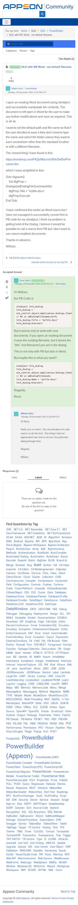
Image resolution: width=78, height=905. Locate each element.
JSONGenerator (15, 672)
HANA (10, 652)
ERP (31, 633)
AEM (40, 537)
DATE (33, 609)
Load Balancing (15, 680)
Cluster (36, 576)
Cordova (58, 584)
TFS (62, 827)
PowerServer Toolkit (28, 776)
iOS (40, 664)
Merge (62, 687)
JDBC (45, 668)
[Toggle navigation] (6, 22)
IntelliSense (52, 660)
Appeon (26, 898)
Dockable (20, 617)
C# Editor (23, 569)
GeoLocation (49, 648)
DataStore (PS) (35, 604)
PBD (54, 719)
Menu (53, 687)
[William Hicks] (8, 88)
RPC (9, 795)
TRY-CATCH (13, 839)
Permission (30, 727)
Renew (61, 783)
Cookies (47, 584)
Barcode (11, 560)
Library (31, 676)
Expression (62, 637)
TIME (20, 831)
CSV (33, 592)
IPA (46, 664)
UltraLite (63, 839)
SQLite (40, 816)
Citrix (46, 573)
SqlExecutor (27, 816)
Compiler (31, 580)
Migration (56, 691)
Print (32, 780)
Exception (39, 637)
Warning (58, 854)
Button (48, 565)
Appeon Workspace (35, 545)
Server (34, 799)
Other (68, 711)
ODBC (9, 707)
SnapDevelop (56, 803)
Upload (22, 846)
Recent (23, 51)
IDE (15, 656)
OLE (35, 707)
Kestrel (46, 672)
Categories (11, 51)
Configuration (21, 584)
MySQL (56, 699)
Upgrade (11, 846)
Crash (9, 588)
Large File (12, 676)
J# (8, 668)
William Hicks (17, 88)
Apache (29, 541)
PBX (61, 723)
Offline (28, 707)
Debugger (12, 613)
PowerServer (42, 771)
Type (39, 839)
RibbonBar (56, 788)
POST (53, 731)
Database (60, 592)
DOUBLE (62, 617)
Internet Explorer (27, 664)
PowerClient (13, 767)
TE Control (34, 827)
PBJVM (17, 723)
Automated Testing (17, 556)
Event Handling (15, 637)
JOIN (54, 668)
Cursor (42, 592)
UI (45, 839)
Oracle (45, 711)
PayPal (66, 715)
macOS (55, 683)
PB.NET (38, 719)
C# (55, 565)
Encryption (25, 629)
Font (29, 644)
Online (54, 707)
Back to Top (68, 891)
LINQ (51, 676)
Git (60, 648)
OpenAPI (21, 711)
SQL (24, 812)
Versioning (51, 850)
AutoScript (52, 556)
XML (51, 870)
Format (67, 644)
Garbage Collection (29, 648)
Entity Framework (16, 633)
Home (24, 30)
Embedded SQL (48, 625)
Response (22, 787)
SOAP (10, 807)
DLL (62, 613)
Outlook (11, 715)
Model (28, 695)
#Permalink (61, 284)
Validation (12, 850)
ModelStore (40, 695)
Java (14, 668)
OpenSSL (34, 711)
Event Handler (59, 633)
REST (32, 788)
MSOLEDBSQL (14, 699)
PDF (68, 723)
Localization (33, 680)
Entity (64, 629)
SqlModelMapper (55, 816)
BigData (42, 560)
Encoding (11, 629)
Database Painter (36, 596)
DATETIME (44, 609)
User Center (41, 846)
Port (46, 731)
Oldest (62, 477)
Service (44, 799)
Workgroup (63, 866)
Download (12, 621)
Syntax (23, 823)
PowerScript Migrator (18, 771)
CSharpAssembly (57, 588)
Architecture (23, 548)
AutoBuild (43, 552)
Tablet (63, 823)
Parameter (45, 715)
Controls (36, 584)
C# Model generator (42, 569)
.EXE (9, 529)
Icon (8, 656)
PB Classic (13, 719)
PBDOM (62, 719)
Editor (62, 621)
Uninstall (11, 842)
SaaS (39, 795)
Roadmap (62, 791)
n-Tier (65, 699)
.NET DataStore (36, 533)
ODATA (64, 703)
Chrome (36, 573)
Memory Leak (40, 687)
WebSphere (41, 862)
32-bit (10, 537)
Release (51, 783)
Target (23, 827)
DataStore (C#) (15, 604)
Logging (22, 683)
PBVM (53, 723)
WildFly (53, 862)
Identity (23, 656)
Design (54, 613)
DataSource (51, 600)
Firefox (10, 644)
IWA (69, 664)
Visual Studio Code (27, 854)
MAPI (65, 683)
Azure (64, 556)
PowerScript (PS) (33, 767)
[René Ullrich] (16, 280)
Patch (57, 715)
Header (27, 652)
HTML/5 (38, 652)
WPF (23, 870)
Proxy (54, 780)
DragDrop (31, 621)
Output (21, 715)
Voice (48, 854)
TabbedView (50, 823)
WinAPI (63, 862)
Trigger (67, 835)
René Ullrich (25, 281)
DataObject (36, 600)
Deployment (41, 613)
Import (47, 656)
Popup (38, 731)
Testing (46, 827)
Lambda (65, 672)
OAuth (55, 703)
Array (35, 548)
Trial (58, 835)
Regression (38, 783)
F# (31, 640)
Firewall (20, 644)
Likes (14, 477)
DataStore (66, 600)
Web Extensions (27, 858)
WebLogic (26, 862)
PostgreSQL (13, 738)
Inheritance (13, 660)
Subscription (47, 819)
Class (53, 573)
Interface (66, 660)
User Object (57, 846)
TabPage (11, 827)
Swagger (11, 823)
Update (61, 842)
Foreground (55, 644)
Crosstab (40, 588)
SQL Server (55, 812)
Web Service (45, 858)
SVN (58, 819)
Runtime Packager (24, 795)
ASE (43, 548)
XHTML (42, 870)
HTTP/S (49, 652)
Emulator (64, 625)
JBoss (37, 668)
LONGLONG (43, 683)
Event (46, 633)
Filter (65, 640)
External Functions (17, 640)
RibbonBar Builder (16, 791)
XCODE (32, 870)
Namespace (13, 703)
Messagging (30, 691)
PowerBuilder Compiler (19, 762)
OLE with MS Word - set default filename (41, 66)
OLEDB (44, 707)
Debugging (25, 613)
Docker (32, 617)
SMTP (28, 803)
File (44, 640)
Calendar (61, 569)
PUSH (17, 783)
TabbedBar (35, 823)
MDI (17, 687)
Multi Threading (33, 699)
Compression (46, 580)
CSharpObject (14, 592)
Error (38, 633)
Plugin (28, 731)
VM (41, 854)
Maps (9, 687)
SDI (8, 799)
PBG (9, 723)
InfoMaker (58, 656)
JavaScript (25, 668)
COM (58, 576)
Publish (63, 780)
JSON (61, 668)
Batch (32, 560)
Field (37, 640)
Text (55, 827)
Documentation (47, 617)
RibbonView (36, 791)
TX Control (28, 839)
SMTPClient (40, 803)
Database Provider (17, 600)
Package (32, 715)
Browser (21, 565)
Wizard (51, 866)
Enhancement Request (46, 629)
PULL (9, 783)
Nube (39, 703)
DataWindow (17, 609)
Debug (63, 609)
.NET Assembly (34, 529)
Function (11, 648)
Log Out (11, 683)
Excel (28, 637)
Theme (10, 831)
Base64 (22, 560)
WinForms (40, 866)
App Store (55, 541)
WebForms (12, 862)
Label (55, 672)
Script (63, 795)
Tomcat (50, 831)
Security (24, 799)
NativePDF (28, 703)
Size (20, 803)
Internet (11, 664)
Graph (66, 648)
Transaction (29, 835)
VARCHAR (26, 850)
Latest (38, 477)
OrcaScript (57, 711)
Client (62, 573)
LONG (31, 683)
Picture (50, 727)
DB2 (55, 609)
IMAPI (37, 656)
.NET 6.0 (18, 529)
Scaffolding (51, 795)
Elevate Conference (17, 625)
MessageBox (14, 691)
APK (44, 541)
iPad (53, 664)
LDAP (22, 676)
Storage (11, 819)
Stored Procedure (27, 819)
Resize (10, 787)
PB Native (27, 719)
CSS (27, 592)
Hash (18, 652)
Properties (43, 780)
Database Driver (15, 596)
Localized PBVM (50, 680)
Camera (11, 573)
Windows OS (24, 866)
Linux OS (60, 676)
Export (50, 637)
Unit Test (23, 842)
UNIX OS (51, 842)
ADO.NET (29, 537)
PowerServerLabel (17, 780)
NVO (46, 703)
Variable (38, 850)
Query (26, 783)
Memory (26, 687)
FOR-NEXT (40, 644)
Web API (11, 858)
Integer (40, 660)
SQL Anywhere (37, 812)
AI (45, 537)
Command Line (15, 580)
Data (51, 592)
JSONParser (33, 672)
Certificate (23, 573)
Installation (27, 660)
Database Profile (57, 596)
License (41, 676)
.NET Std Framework (58, 533)
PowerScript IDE (53, 767)
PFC (41, 727)
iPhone (61, 664)
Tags (32, 51)
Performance (14, 727)
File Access (54, 640)
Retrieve (43, 787)
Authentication (27, 552)
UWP (68, 846)
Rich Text (49, 791)
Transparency (46, 835)
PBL (26, 723)
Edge (41, 621)
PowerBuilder (56, 30)
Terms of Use (58, 898)
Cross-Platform (24, 588)
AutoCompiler (59, 552)
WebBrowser (61, 858)
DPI (22, 621)
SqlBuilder (12, 816)
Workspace (12, 870)
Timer (28, 831)
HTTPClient (62, 652)
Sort (29, 807)
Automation (37, 556)
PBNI (33, 723)
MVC (47, 699)
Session (55, 799)
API (38, 541)
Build (38, 565)
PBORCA (43, 723)
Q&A (42, 30)
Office (18, 707)
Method (43, 691)
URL (30, 846)
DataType (50, 604)
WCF (67, 854)
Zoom (59, 870)
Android (18, 541)
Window (11, 866)
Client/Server (14, 576)
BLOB (51, 560)
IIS (31, 656)
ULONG (52, 839)
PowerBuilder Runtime (47, 762)
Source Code (41, 807)
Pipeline (60, 727)
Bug (29, 565)
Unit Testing (37, 842)
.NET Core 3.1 (53, 529)
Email (34, 625)
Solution (20, 807)
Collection (48, 576)
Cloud (26, 576)
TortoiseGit (62, 831)
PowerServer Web (53, 776)
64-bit (19, 537)
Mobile (19, 695)
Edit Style (51, 621)
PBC (47, 719)
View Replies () (66, 59)
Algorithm (54, 537)
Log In (65, 680)
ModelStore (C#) (58, 695)
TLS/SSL (38, 831)
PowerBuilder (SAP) (47, 757)
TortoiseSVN (13, 835)
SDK (14, 799)
